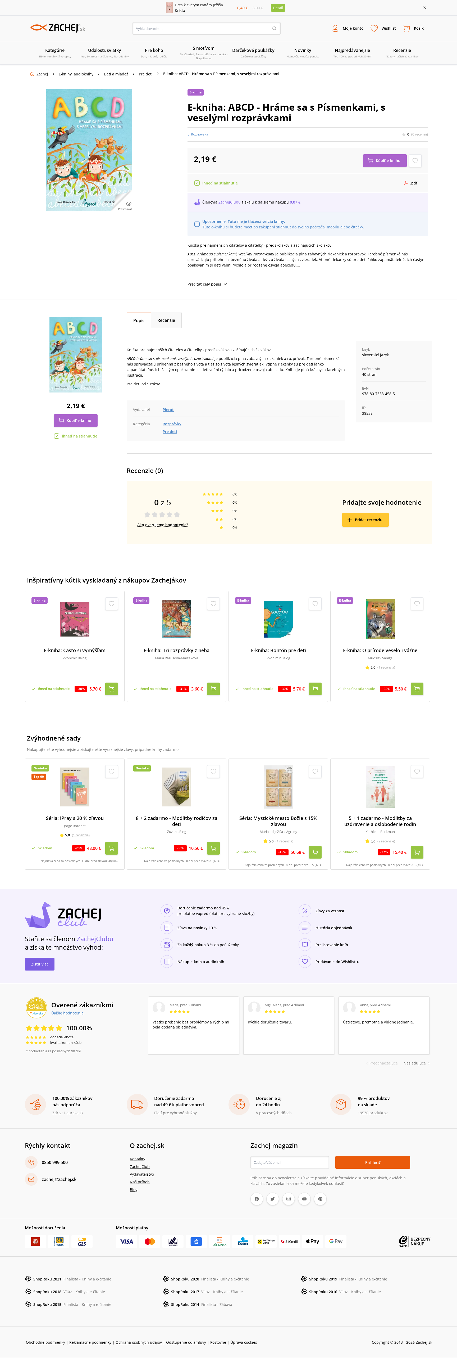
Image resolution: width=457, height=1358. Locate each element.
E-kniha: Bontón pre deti (278, 650)
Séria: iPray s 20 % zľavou (75, 818)
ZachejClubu (229, 202)
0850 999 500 (55, 1162)
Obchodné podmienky (45, 1342)
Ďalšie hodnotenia (67, 1012)
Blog (134, 1189)
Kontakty (137, 1158)
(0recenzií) (419, 134)
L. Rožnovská (198, 134)
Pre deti (146, 73)
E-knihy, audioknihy (76, 73)
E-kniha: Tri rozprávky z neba (176, 650)
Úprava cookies (243, 1342)
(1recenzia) (386, 667)
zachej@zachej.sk (59, 1179)
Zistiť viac (39, 964)
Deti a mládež (116, 73)
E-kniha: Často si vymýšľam (75, 650)
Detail (278, 7)
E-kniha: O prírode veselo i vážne (380, 650)
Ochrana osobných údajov (139, 1342)
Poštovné (218, 1342)
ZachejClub (140, 1166)
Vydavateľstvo (142, 1174)
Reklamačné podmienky (90, 1342)
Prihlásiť (372, 1162)
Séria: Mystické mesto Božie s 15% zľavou (278, 821)
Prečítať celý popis (204, 284)
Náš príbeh (140, 1181)
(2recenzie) (386, 841)
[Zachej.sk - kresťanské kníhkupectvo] (57, 28)
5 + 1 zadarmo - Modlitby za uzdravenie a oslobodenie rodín (380, 821)
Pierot (168, 409)
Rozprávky (172, 423)
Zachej (42, 73)
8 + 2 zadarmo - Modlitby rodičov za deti (176, 821)
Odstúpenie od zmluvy (186, 1342)
